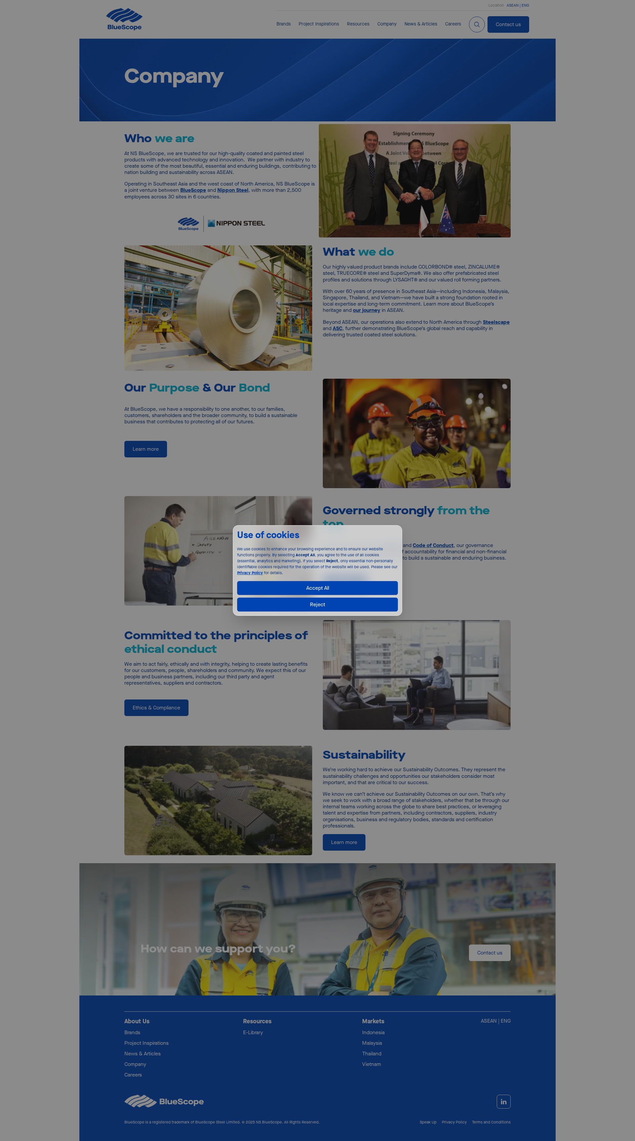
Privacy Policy (250, 572)
